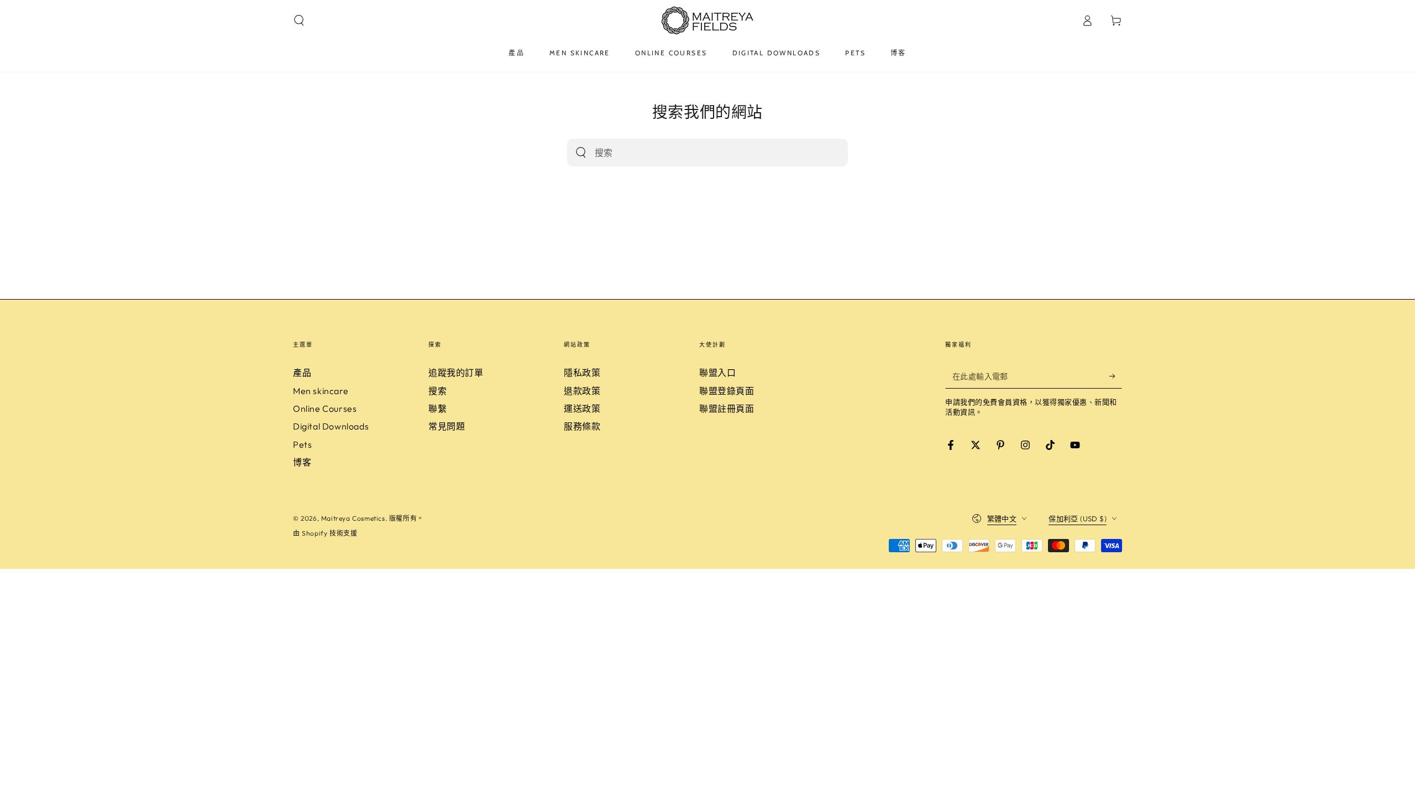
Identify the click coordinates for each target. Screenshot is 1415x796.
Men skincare (320, 390)
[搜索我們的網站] (580, 152)
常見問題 (446, 426)
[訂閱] (1115, 376)
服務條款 (582, 426)
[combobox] (695, 152)
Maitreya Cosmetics (353, 518)
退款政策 (582, 390)
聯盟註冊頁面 (726, 408)
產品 (302, 372)
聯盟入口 (717, 372)
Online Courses (325, 408)
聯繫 (437, 408)
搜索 (437, 390)
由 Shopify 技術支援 (325, 533)
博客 (302, 462)
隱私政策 (582, 372)
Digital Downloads (331, 426)
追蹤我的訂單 (456, 372)
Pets (302, 444)
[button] (299, 20)
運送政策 (582, 408)
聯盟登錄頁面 (726, 390)
